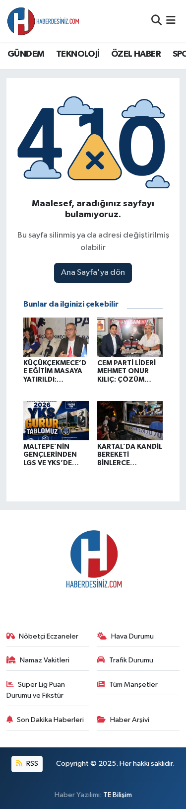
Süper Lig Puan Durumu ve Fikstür (35, 690)
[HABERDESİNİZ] (43, 21)
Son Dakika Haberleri (50, 720)
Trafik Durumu (131, 660)
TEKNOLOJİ (78, 54)
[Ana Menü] (171, 20)
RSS (31, 763)
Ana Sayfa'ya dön (93, 272)
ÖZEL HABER (136, 54)
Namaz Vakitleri (44, 660)
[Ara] (156, 20)
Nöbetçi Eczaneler (48, 636)
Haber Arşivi (129, 720)
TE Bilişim (117, 795)
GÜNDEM (25, 54)
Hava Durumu (132, 636)
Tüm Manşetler (133, 684)
